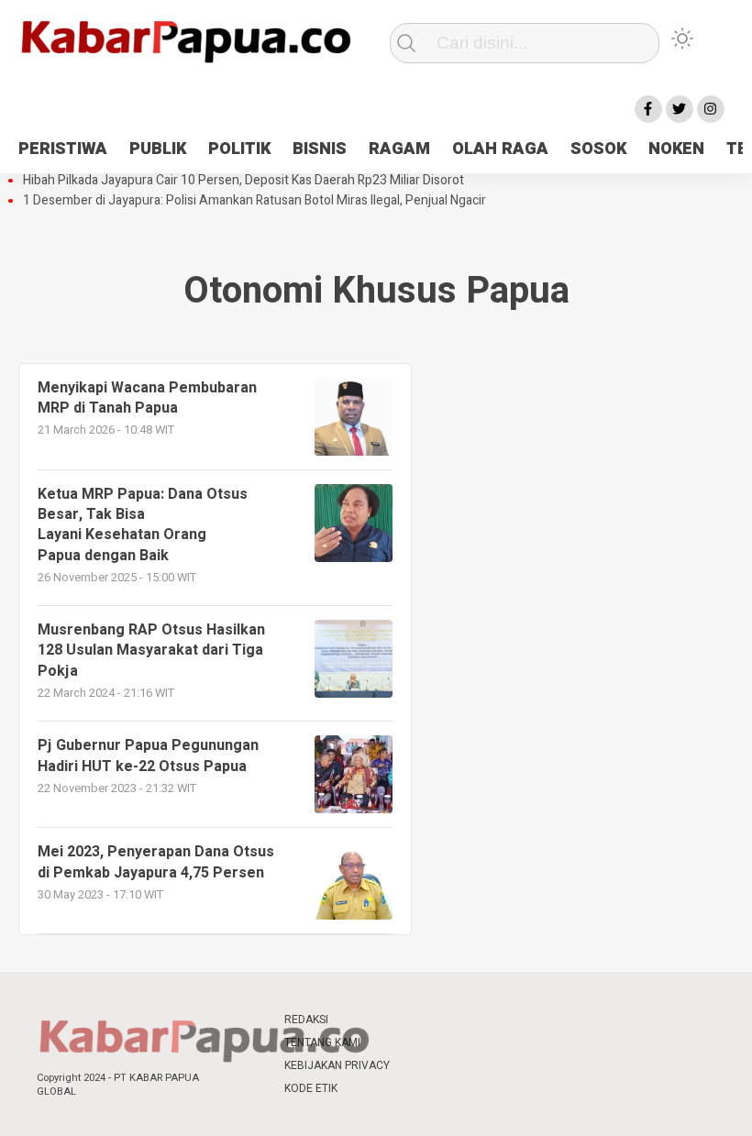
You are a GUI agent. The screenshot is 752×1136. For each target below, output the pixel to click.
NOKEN (676, 149)
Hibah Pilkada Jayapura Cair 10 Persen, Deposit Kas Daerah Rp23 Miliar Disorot (243, 180)
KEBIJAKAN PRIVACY (337, 1065)
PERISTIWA (62, 149)
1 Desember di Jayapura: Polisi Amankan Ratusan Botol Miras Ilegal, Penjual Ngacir (254, 201)
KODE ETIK (310, 1088)
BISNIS (320, 149)
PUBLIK (157, 149)
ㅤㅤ (422, 1020)
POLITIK (239, 149)
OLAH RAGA (500, 149)
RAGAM (399, 149)
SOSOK (598, 149)
